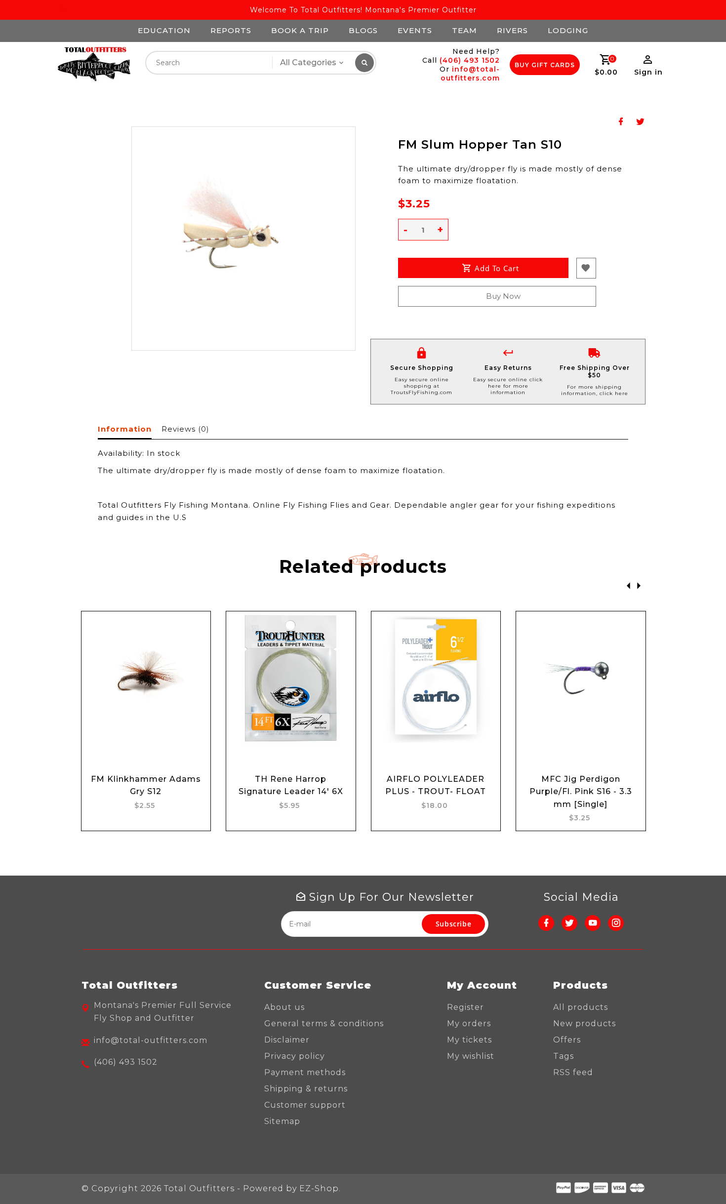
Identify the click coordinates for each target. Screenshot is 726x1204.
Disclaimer (287, 1039)
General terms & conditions (324, 1023)
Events (415, 30)
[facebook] (546, 923)
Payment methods (305, 1072)
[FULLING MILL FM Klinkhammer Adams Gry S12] (146, 678)
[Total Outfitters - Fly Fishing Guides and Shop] (93, 64)
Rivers (512, 30)
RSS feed (573, 1072)
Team (464, 30)
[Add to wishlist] (193, 657)
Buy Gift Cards (545, 65)
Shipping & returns (306, 1088)
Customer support (305, 1105)
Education (164, 30)
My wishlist (470, 1056)
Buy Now (503, 296)
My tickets (469, 1039)
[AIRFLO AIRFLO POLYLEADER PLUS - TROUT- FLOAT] (436, 678)
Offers (567, 1039)
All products (580, 1007)
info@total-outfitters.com (470, 73)
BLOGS (363, 30)
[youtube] (593, 923)
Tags (563, 1056)
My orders (469, 1023)
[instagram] (616, 923)
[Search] (364, 62)
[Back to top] (696, 1174)
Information (125, 429)
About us (284, 1007)
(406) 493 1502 (470, 60)
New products (584, 1023)
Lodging (568, 30)
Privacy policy (294, 1056)
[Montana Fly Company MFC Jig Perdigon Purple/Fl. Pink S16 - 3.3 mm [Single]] (580, 678)
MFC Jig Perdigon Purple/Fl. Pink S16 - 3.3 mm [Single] (580, 791)
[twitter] (569, 923)
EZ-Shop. (320, 1188)
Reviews (185, 429)
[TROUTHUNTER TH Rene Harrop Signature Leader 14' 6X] (291, 678)
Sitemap (282, 1121)
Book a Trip (300, 30)
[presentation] (626, 585)
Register (465, 1007)
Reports (230, 30)
